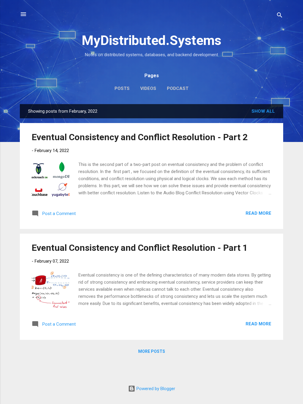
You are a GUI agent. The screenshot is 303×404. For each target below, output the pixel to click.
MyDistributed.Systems (151, 40)
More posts (151, 351)
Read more (258, 213)
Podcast (177, 88)
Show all (263, 111)
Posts (122, 88)
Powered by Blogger (155, 388)
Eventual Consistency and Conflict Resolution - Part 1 (140, 248)
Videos (148, 88)
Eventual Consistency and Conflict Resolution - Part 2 (140, 137)
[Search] (279, 16)
